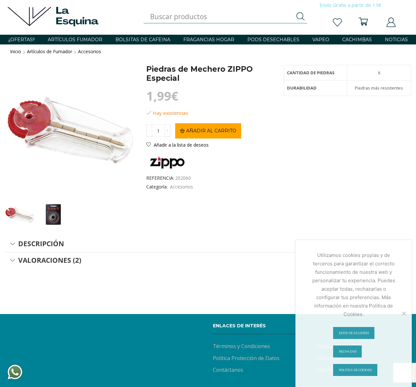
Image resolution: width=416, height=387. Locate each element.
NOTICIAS (396, 39)
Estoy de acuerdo (354, 333)
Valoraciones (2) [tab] (49, 260)
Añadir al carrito (211, 131)
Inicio (15, 51)
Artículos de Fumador (49, 51)
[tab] (208, 244)
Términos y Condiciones (241, 346)
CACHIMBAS (357, 39)
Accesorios (89, 51)
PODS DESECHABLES (273, 39)
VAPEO (320, 39)
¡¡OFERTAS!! (21, 39)
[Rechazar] (403, 313)
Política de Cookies (355, 370)
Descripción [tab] (41, 243)
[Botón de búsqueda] (300, 16)
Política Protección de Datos (246, 358)
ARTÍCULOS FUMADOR (75, 39)
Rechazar (347, 351)
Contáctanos (228, 369)
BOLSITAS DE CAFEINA (142, 39)
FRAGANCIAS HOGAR (208, 39)
